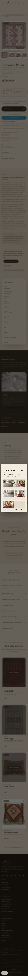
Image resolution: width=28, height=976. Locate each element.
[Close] (24, 466)
